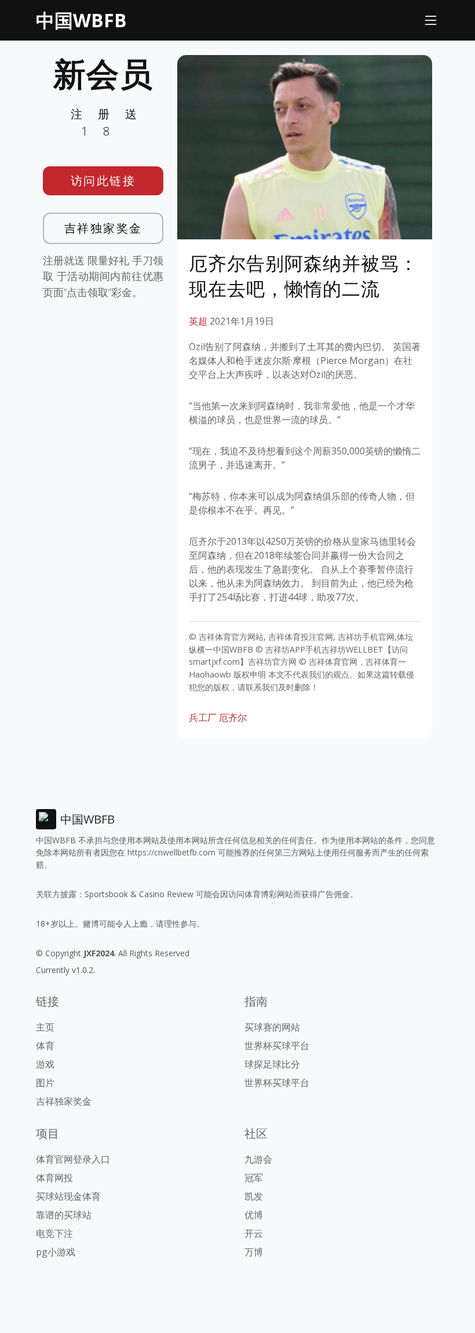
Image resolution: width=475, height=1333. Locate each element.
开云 (253, 1233)
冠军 (253, 1177)
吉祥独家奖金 (103, 228)
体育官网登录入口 (73, 1159)
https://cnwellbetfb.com (171, 852)
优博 (253, 1214)
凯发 (253, 1196)
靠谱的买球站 (64, 1214)
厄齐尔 (233, 717)
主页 (45, 1027)
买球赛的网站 (272, 1027)
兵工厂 (203, 717)
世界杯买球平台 (276, 1045)
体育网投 (54, 1177)
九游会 (258, 1159)
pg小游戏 (55, 1251)
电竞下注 (54, 1233)
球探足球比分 (272, 1064)
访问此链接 (103, 180)
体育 (45, 1045)
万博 (253, 1251)
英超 (198, 321)
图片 (45, 1082)
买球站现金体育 (68, 1196)
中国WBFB (81, 20)
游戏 (45, 1064)
